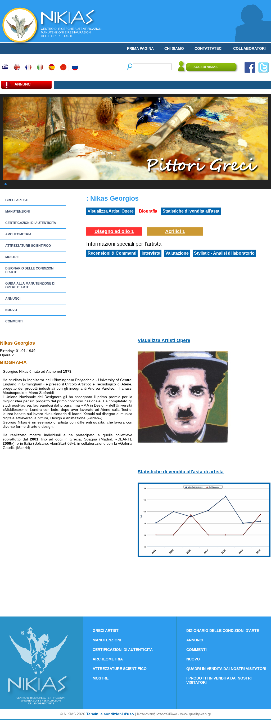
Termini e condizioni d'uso (110, 714)
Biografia (148, 211)
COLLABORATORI (249, 48)
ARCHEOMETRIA (18, 234)
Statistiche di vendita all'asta (190, 211)
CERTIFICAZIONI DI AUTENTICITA (30, 223)
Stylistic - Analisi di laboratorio (224, 253)
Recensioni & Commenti (112, 253)
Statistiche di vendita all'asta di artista (181, 471)
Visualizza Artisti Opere (111, 211)
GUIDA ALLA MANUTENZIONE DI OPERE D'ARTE (30, 285)
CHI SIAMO (174, 48)
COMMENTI (13, 321)
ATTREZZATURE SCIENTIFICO (28, 246)
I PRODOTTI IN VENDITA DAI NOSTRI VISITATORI (219, 680)
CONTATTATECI (209, 48)
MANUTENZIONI (17, 211)
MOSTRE (12, 257)
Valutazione (177, 253)
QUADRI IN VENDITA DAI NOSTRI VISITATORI (226, 669)
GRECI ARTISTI (16, 200)
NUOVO (11, 310)
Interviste (151, 253)
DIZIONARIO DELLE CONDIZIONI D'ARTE (29, 270)
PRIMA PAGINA (140, 48)
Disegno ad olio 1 (114, 231)
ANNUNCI (12, 298)
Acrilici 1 (175, 231)
